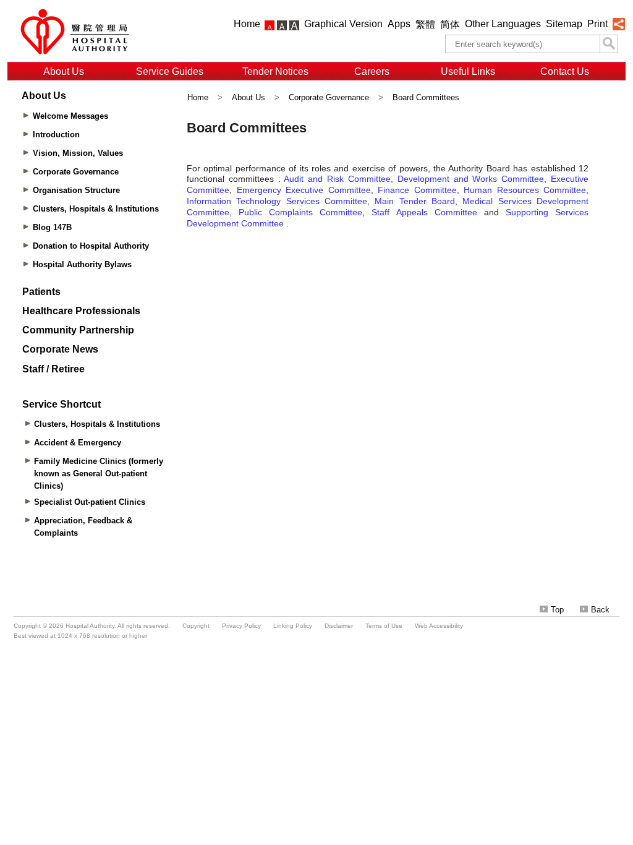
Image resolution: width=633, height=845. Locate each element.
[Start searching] (609, 44)
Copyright (196, 625)
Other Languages (503, 24)
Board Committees (426, 97)
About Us (63, 71)
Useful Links (468, 71)
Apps (399, 24)
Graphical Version (343, 24)
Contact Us (564, 71)
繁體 (425, 24)
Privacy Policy (241, 625)
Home (247, 24)
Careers (371, 71)
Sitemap (564, 24)
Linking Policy (292, 625)
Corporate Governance (329, 97)
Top (557, 609)
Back (600, 609)
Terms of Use (383, 625)
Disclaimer (339, 625)
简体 (450, 24)
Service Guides (169, 71)
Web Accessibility (439, 625)
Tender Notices (275, 71)
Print (597, 24)
